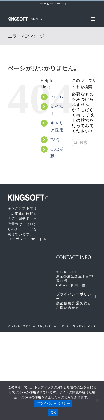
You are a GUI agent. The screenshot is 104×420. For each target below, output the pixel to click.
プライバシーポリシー (73, 296)
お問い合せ (66, 308)
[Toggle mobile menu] (93, 19)
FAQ (55, 140)
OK (53, 412)
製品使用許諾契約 (72, 303)
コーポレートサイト (52, 4)
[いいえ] (97, 400)
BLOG (56, 97)
